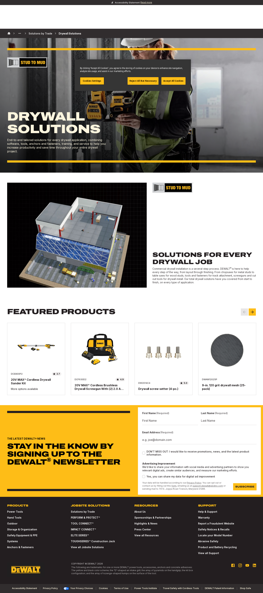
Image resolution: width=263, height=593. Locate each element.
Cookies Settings (92, 80)
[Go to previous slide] (244, 312)
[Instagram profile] (240, 565)
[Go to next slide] (252, 312)
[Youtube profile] (247, 565)
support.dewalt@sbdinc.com (208, 485)
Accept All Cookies (173, 80)
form (173, 485)
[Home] (9, 33)
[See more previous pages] (19, 33)
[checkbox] (143, 453)
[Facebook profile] (233, 565)
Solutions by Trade (40, 33)
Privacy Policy (194, 482)
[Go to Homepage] (25, 569)
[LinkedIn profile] (254, 565)
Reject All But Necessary (143, 80)
